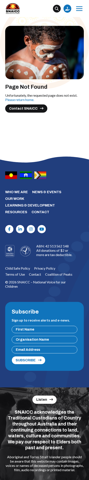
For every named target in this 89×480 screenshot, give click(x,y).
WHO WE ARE (16, 192)
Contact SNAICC (23, 108)
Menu (79, 8)
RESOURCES (16, 212)
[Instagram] (31, 229)
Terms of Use (15, 274)
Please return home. (19, 100)
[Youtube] (42, 229)
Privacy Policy (44, 268)
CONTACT (40, 212)
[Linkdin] (20, 229)
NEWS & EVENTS (46, 192)
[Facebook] (9, 229)
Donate (67, 9)
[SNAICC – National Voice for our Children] (12, 8)
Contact (35, 274)
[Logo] (25, 251)
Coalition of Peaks (58, 274)
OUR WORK (14, 198)
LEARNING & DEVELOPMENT (30, 205)
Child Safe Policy (17, 268)
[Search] (57, 8)
